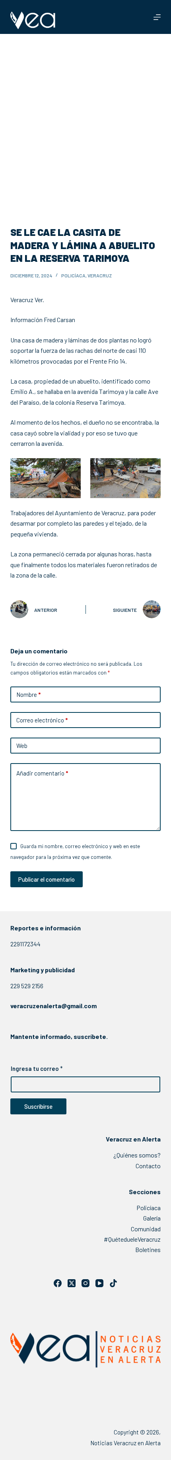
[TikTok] (113, 1283)
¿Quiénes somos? (137, 1155)
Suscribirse (38, 1106)
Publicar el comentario (46, 879)
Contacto (148, 1165)
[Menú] (157, 17)
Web (21, 745)
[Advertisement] (85, 124)
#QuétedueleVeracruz (132, 1239)
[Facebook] (58, 1283)
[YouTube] (99, 1283)
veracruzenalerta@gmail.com (53, 1005)
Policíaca (73, 275)
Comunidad (146, 1228)
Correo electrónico (42, 720)
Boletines (148, 1249)
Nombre (28, 694)
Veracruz (99, 275)
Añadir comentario (42, 773)
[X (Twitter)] (72, 1283)
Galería (152, 1218)
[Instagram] (85, 1283)
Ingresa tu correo (37, 1068)
